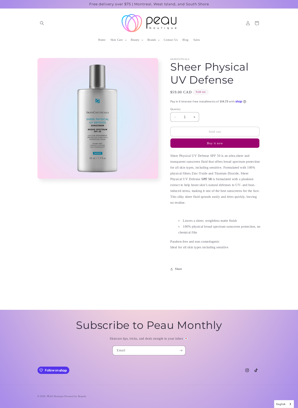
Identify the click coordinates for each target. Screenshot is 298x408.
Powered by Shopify (75, 396)
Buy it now (215, 143)
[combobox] (284, 404)
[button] (42, 23)
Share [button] (178, 268)
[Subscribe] (180, 350)
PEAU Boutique (55, 396)
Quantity (175, 109)
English (281, 404)
